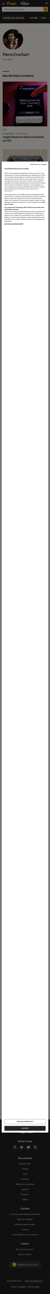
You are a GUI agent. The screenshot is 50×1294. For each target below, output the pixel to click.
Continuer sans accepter (38, 164)
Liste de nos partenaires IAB (13, 224)
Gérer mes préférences (25, 1121)
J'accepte (25, 1128)
